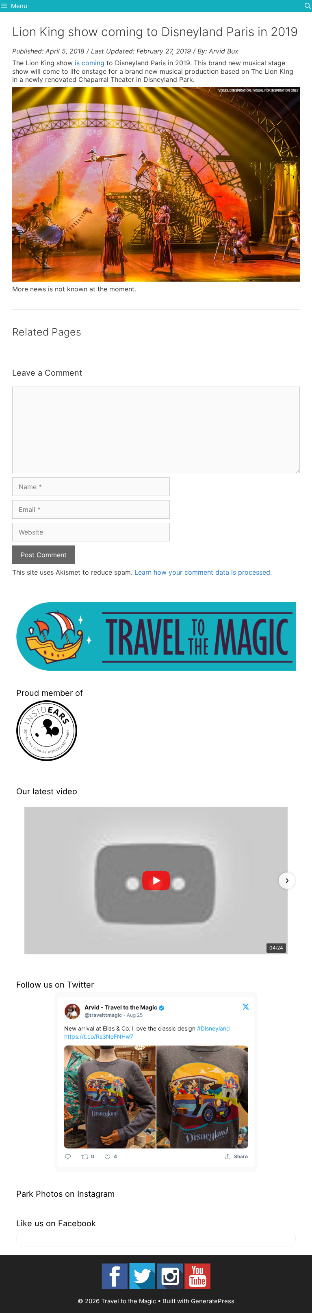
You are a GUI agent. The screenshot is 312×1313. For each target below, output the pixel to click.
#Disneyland (213, 1028)
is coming (89, 63)
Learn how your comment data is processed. (203, 572)
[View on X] (245, 1006)
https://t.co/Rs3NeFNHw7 (98, 1036)
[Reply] (68, 1156)
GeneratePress (212, 1301)
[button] (25, 880)
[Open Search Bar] (307, 6)
